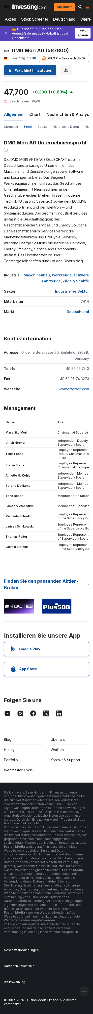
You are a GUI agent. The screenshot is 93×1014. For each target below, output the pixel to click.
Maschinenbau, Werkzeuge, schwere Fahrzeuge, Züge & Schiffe (56, 278)
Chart (34, 114)
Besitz (42, 127)
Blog (7, 739)
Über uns (58, 739)
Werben (57, 750)
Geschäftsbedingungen (21, 950)
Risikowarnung (14, 982)
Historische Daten (66, 127)
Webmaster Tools (18, 770)
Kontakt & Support (65, 760)
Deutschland (64, 19)
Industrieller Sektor (72, 291)
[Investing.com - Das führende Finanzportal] (29, 7)
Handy (9, 750)
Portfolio (11, 760)
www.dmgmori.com (74, 389)
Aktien (10, 19)
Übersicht (11, 127)
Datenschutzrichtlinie (19, 966)
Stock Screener (34, 19)
